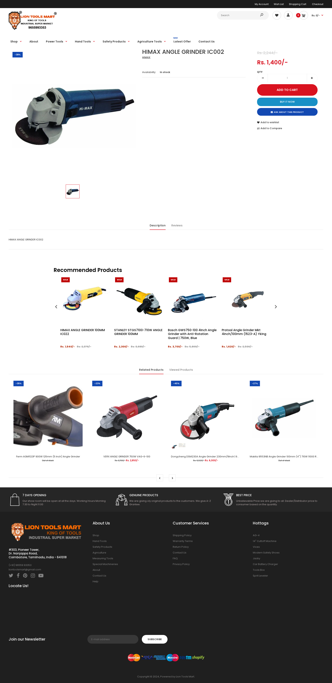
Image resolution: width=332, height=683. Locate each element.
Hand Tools (100, 541)
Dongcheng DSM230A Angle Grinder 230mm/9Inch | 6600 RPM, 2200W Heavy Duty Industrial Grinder (232, 456)
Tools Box (259, 570)
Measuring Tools (103, 558)
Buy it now (287, 102)
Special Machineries (105, 564)
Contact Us (99, 575)
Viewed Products (181, 370)
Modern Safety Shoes (266, 552)
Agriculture (99, 552)
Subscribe (155, 639)
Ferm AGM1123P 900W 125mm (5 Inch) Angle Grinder (48, 456)
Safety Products (102, 547)
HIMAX (146, 57)
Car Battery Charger (265, 564)
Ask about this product (289, 112)
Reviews (177, 225)
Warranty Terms (183, 541)
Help (95, 581)
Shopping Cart (297, 4)
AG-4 (256, 535)
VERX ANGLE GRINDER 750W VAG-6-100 (126, 456)
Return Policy (181, 547)
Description (158, 225)
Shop (96, 535)
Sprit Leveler (260, 575)
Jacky (256, 558)
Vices (256, 547)
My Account (262, 4)
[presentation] (56, 307)
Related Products (151, 370)
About (96, 570)
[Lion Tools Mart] (33, 29)
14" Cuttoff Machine (264, 541)
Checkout (317, 4)
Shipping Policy (182, 535)
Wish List (279, 4)
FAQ (175, 558)
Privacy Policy (181, 564)
